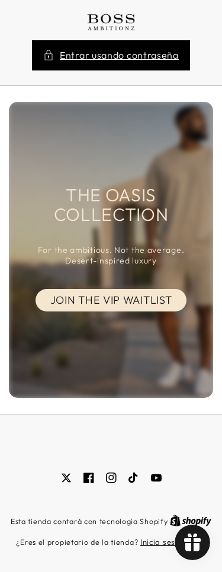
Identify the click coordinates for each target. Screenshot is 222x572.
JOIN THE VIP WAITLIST (111, 300)
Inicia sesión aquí (173, 542)
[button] (111, 55)
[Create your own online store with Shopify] (190, 521)
